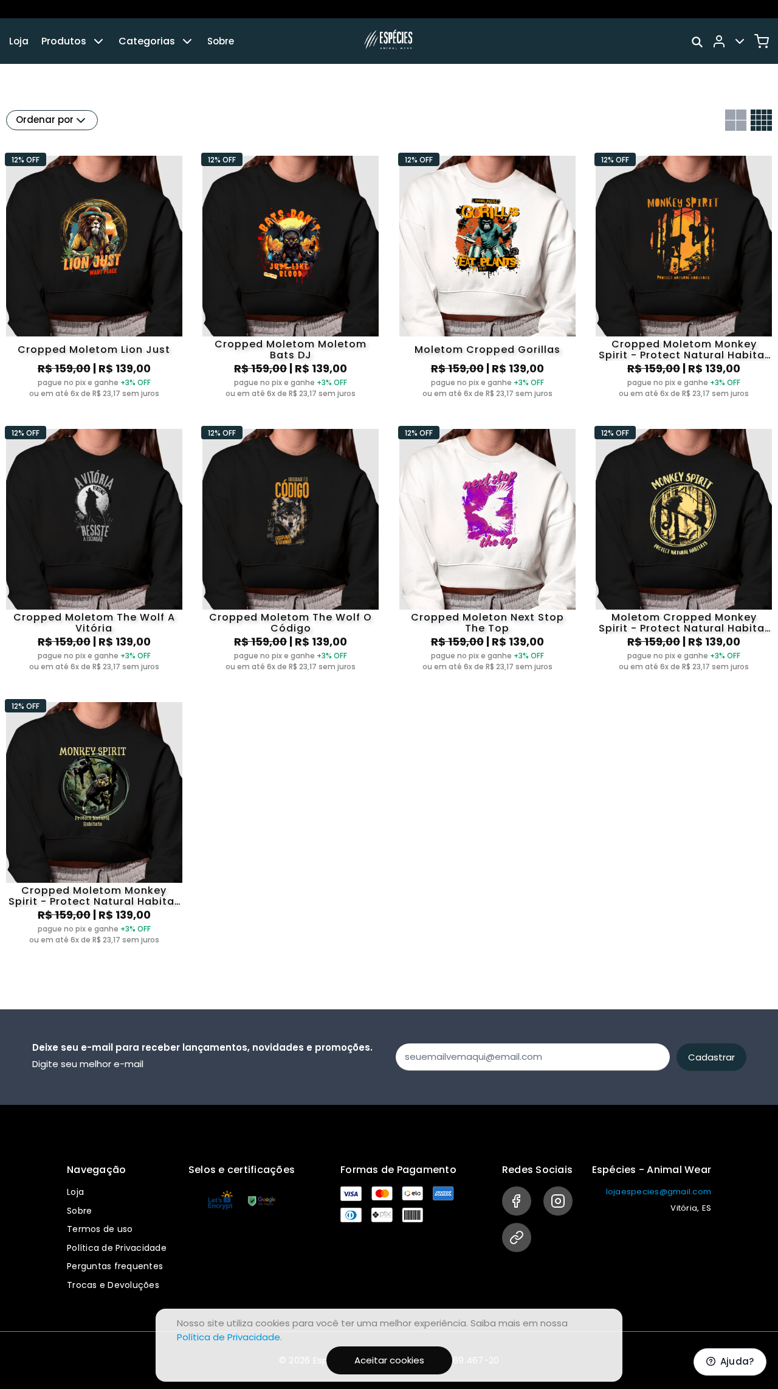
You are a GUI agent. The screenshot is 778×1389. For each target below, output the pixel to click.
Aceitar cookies (389, 1360)
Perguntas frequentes (115, 1266)
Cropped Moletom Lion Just (94, 350)
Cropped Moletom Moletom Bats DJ (291, 350)
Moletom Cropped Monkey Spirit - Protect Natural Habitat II (684, 623)
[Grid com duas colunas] (735, 120)
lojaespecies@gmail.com (659, 1191)
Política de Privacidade (117, 1248)
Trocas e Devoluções (113, 1285)
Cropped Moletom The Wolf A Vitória (94, 623)
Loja (19, 41)
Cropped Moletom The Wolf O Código (290, 623)
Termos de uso (100, 1229)
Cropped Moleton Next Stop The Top (487, 623)
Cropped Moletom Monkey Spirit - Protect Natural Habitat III (684, 350)
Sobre (220, 41)
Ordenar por (45, 119)
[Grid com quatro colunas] (761, 120)
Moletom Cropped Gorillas (487, 350)
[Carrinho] (761, 41)
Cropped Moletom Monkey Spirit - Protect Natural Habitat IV (94, 896)
